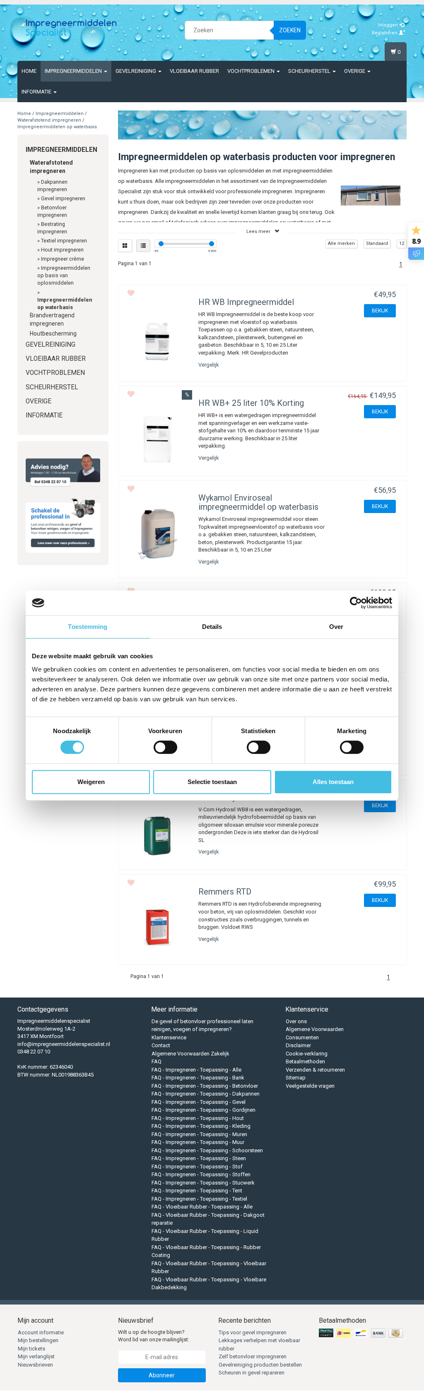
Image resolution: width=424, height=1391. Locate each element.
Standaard (377, 243)
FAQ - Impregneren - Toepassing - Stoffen (201, 1174)
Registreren (385, 33)
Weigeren (91, 781)
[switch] (165, 747)
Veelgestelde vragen (310, 1086)
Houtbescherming (53, 333)
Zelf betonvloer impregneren (253, 1356)
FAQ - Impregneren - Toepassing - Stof (197, 1166)
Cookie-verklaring (307, 1053)
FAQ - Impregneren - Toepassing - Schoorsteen (207, 1150)
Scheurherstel (310, 71)
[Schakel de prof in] (63, 524)
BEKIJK (380, 311)
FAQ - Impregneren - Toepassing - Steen (199, 1158)
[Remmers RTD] (157, 927)
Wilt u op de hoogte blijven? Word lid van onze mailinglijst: (153, 1336)
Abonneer (162, 1375)
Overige (355, 71)
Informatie (37, 92)
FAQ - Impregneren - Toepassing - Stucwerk (203, 1183)
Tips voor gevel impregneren (253, 1332)
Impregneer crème (62, 259)
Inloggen (388, 25)
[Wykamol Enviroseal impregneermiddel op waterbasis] (157, 533)
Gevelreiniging (136, 71)
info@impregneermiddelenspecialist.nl (63, 1044)
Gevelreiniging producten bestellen (260, 1365)
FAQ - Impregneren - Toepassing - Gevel (199, 1102)
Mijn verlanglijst (36, 1356)
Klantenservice (169, 1037)
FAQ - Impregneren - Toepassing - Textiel (199, 1199)
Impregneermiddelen (74, 71)
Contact (161, 1045)
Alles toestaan (333, 781)
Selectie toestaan (212, 781)
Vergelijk (208, 365)
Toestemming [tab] (87, 626)
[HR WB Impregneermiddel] (157, 338)
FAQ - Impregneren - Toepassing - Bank (198, 1077)
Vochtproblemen (251, 71)
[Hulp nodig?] (63, 470)
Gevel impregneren (63, 198)
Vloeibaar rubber (194, 71)
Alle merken (341, 243)
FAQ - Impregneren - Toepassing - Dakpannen (206, 1094)
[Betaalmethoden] (362, 1333)
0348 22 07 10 (33, 1051)
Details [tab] (212, 626)
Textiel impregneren (64, 240)
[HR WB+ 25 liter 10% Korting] (157, 439)
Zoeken (290, 30)
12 (401, 243)
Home (29, 71)
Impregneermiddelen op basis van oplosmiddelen (63, 275)
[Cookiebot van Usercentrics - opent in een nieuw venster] (356, 603)
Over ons (296, 1021)
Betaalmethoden (305, 1061)
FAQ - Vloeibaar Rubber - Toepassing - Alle (202, 1207)
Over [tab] (336, 626)
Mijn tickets (31, 1348)
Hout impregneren (62, 250)
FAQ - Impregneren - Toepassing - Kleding (201, 1126)
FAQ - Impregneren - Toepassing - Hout (198, 1118)
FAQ (156, 1061)
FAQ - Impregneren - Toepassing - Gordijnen (203, 1110)
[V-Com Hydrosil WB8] (157, 833)
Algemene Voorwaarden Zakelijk (190, 1053)
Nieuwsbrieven (35, 1365)
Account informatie (41, 1332)
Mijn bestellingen (38, 1340)
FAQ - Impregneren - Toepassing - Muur (198, 1142)
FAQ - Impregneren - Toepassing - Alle (196, 1070)
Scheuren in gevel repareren (251, 1372)
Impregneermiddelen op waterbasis (57, 127)
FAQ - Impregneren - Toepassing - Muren (199, 1134)
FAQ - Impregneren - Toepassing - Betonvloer (205, 1086)
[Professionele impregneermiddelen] (71, 29)
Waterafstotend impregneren (49, 120)
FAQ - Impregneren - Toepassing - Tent (197, 1190)
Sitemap (296, 1077)
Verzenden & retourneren (315, 1070)
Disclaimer (298, 1045)
